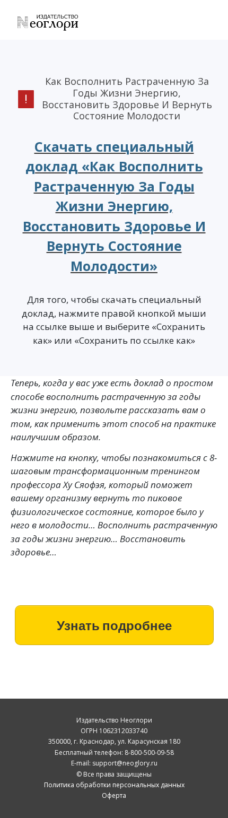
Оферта (114, 795)
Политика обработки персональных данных (114, 784)
